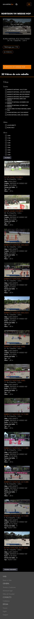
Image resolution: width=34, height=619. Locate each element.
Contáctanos (6, 601)
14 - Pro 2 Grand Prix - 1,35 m (12, 179)
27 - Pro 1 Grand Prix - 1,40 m (12, 348)
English (5, 611)
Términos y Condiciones (9, 587)
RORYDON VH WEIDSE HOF (18, 183)
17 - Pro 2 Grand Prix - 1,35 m (12, 382)
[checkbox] (16, 89)
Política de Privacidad (8, 594)
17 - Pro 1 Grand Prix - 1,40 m (12, 315)
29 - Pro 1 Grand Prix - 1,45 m (12, 247)
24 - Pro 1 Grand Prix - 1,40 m (12, 550)
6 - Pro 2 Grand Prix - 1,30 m (12, 518)
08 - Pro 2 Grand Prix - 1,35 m (12, 213)
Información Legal (7, 591)
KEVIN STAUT (12, 181)
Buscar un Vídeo (7, 580)
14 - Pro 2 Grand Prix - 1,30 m (12, 484)
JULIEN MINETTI (13, 249)
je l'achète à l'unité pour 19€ (17, 30)
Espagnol (5, 615)
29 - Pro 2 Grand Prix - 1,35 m (12, 416)
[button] (7, 157)
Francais (5, 608)
